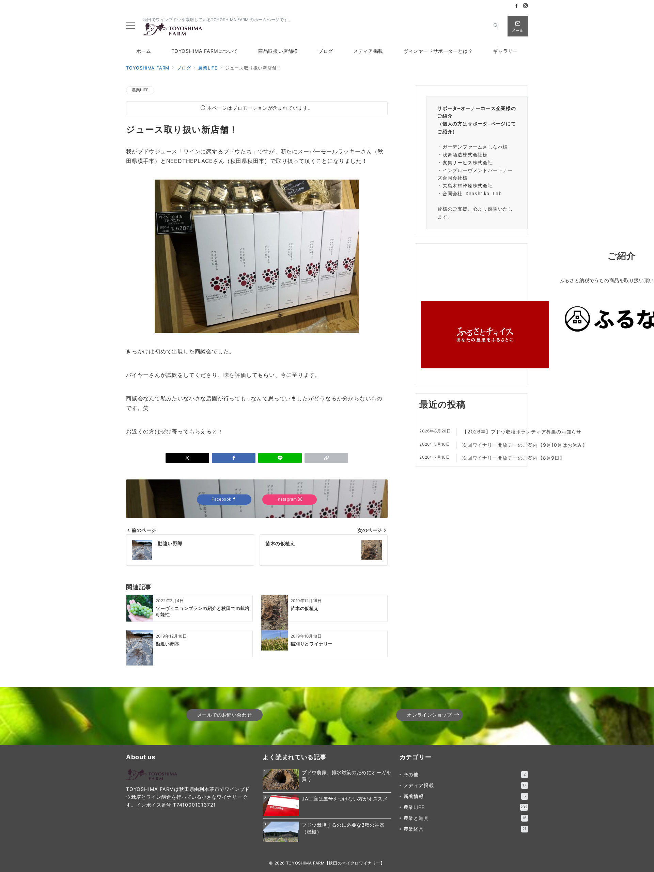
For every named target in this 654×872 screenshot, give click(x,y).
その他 (465, 774)
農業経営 (465, 829)
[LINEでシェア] (280, 458)
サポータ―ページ (487, 123)
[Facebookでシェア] (233, 458)
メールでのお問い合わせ (224, 715)
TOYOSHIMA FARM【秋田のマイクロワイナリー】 (335, 863)
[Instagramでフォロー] (525, 6)
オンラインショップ (429, 715)
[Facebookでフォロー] (516, 6)
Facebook (222, 499)
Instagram (287, 499)
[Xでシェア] (187, 458)
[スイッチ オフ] (496, 26)
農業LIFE (140, 90)
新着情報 (465, 796)
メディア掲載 (465, 785)
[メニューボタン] (130, 26)
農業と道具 (465, 818)
